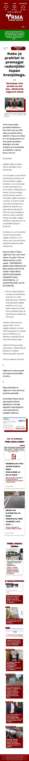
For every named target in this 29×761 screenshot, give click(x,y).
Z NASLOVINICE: (14, 581)
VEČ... (23, 27)
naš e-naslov (21, 756)
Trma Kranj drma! (18, 48)
